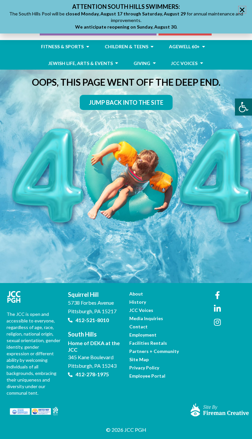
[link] (243, 107)
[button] (242, 10)
